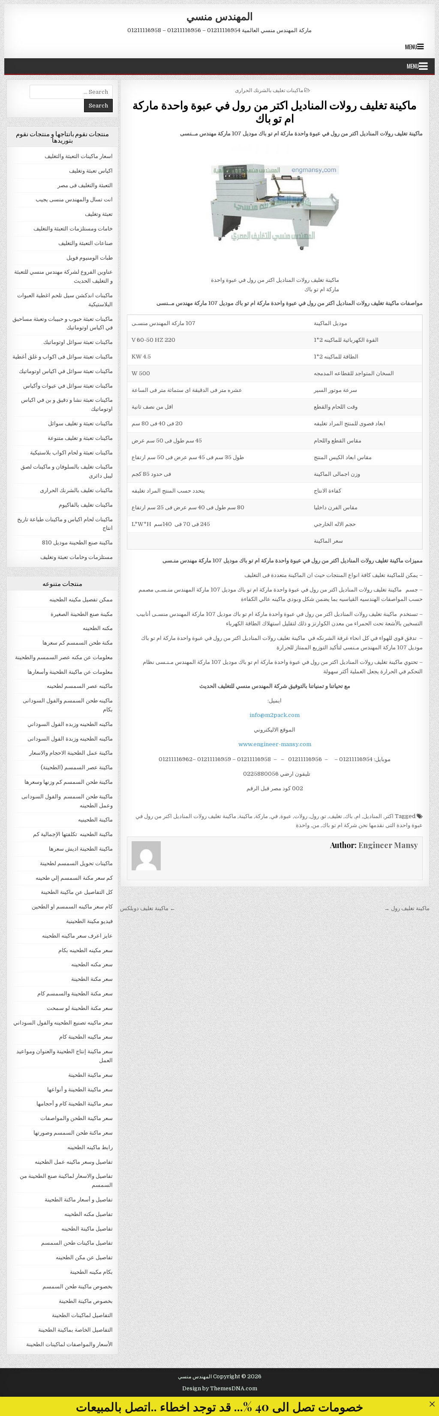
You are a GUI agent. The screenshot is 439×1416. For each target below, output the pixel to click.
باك (349, 816)
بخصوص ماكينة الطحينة (86, 1301)
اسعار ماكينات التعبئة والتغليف (79, 156)
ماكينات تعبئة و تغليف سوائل (80, 423)
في (274, 816)
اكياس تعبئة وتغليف (91, 170)
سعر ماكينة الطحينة (90, 1075)
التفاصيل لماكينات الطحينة (82, 1315)
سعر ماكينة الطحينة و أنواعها (80, 1089)
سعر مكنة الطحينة (92, 979)
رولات (300, 816)
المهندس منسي (219, 16)
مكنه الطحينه (98, 628)
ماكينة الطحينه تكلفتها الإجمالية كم (73, 834)
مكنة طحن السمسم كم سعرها (77, 642)
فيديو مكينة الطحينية (89, 921)
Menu (411, 46)
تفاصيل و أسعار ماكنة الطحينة (79, 1199)
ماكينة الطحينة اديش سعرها (81, 848)
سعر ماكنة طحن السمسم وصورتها (73, 1132)
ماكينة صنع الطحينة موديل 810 (77, 542)
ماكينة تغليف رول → (407, 908)
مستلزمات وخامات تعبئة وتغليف (76, 557)
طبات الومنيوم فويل (89, 257)
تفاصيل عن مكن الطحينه (84, 1257)
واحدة (303, 825)
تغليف (335, 816)
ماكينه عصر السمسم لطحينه (80, 686)
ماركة (261, 816)
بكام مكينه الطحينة (91, 1272)
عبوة (286, 816)
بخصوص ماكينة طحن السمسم (77, 1286)
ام (358, 816)
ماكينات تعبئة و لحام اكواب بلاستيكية (71, 452)
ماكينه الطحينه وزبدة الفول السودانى (70, 738)
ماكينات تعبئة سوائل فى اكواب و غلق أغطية (62, 356)
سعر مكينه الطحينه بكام (85, 950)
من (315, 825)
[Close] (432, 1404)
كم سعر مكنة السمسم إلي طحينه (74, 878)
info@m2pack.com (275, 715)
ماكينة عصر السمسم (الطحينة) (77, 767)
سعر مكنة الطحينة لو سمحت (80, 1008)
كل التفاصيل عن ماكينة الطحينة (77, 892)
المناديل (372, 816)
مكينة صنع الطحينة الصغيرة (82, 614)
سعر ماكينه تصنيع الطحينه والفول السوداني (63, 1022)
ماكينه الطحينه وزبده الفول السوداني (70, 724)
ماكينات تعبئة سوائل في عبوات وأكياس (68, 385)
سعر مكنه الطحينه (92, 964)
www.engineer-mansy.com (274, 744)
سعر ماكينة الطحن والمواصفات (76, 1118)
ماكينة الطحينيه (95, 819)
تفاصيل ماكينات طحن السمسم (77, 1243)
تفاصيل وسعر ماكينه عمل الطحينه (74, 1162)
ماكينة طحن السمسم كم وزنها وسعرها (68, 782)
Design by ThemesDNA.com (219, 1389)
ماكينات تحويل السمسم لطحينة (76, 863)
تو (324, 816)
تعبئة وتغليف (99, 214)
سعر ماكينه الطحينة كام (86, 1037)
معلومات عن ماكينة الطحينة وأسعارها (70, 672)
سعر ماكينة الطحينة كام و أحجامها (74, 1103)
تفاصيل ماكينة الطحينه (87, 1228)
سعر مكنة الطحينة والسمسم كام (75, 993)
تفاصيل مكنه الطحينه (88, 1214)
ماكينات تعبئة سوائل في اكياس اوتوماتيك (66, 371)
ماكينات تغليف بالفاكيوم (86, 505)
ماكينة (246, 816)
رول (314, 816)
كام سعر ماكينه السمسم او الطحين (72, 906)
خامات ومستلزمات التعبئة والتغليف (73, 228)
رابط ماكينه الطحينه (90, 1147)
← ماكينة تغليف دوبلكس (147, 908)
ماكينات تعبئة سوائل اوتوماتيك (78, 342)
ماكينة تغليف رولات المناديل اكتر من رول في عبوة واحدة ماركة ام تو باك (274, 111)
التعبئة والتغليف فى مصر (85, 185)
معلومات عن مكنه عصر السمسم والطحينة (64, 657)
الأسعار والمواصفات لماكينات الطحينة (69, 1344)
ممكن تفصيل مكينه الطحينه (81, 599)
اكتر (389, 816)
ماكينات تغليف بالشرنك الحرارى (269, 89)
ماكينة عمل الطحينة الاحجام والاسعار (71, 753)
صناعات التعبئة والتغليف (85, 243)
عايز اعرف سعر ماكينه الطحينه (77, 935)
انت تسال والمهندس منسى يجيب (74, 199)
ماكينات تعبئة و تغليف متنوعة (80, 438)
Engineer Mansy (388, 845)
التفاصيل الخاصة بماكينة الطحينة (75, 1329)
